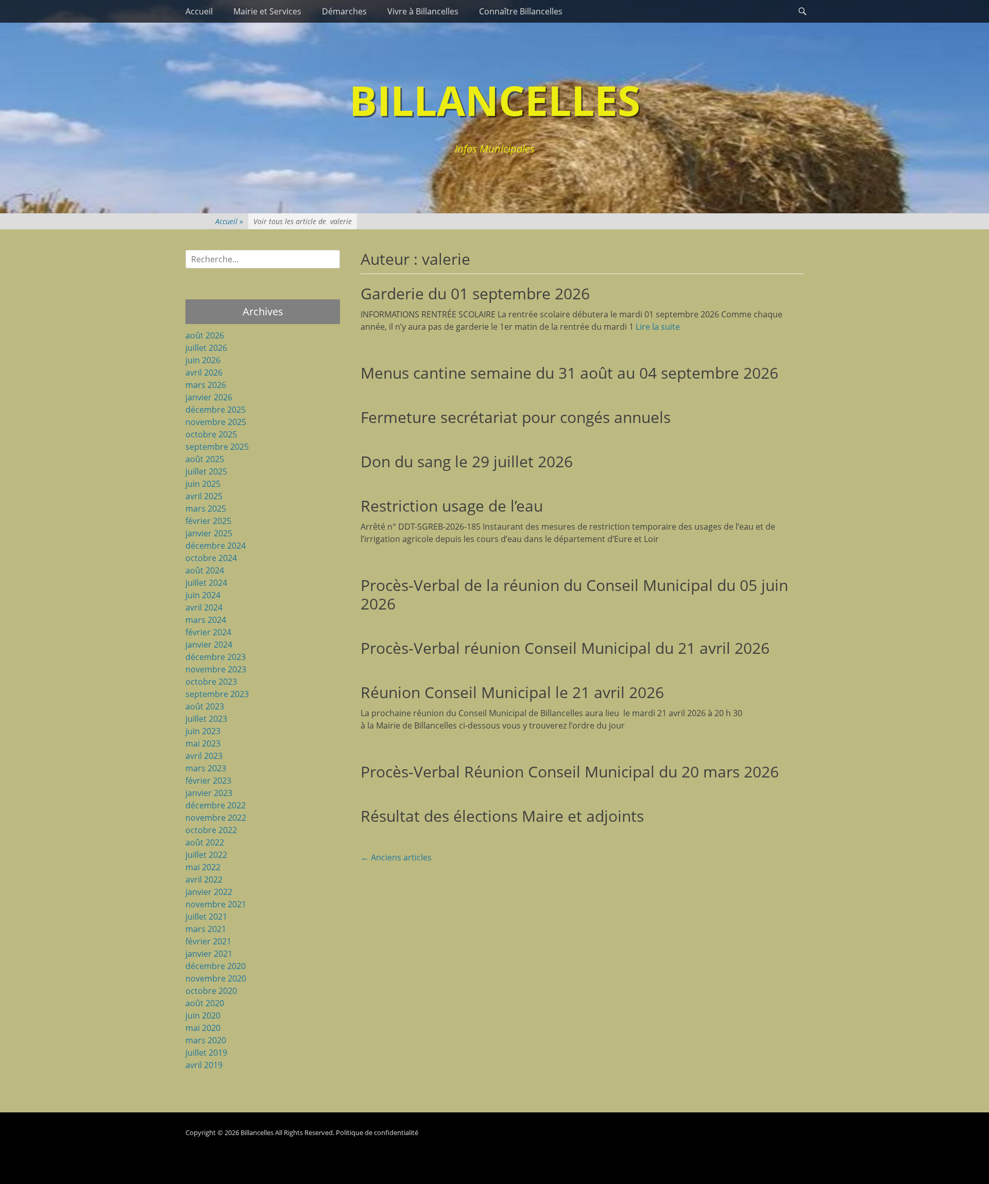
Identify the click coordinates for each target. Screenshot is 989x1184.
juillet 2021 (206, 916)
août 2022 (204, 842)
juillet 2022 (206, 854)
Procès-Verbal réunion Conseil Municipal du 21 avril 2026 (565, 647)
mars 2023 (205, 768)
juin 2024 (202, 595)
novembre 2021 (215, 904)
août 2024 (204, 570)
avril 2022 (204, 879)
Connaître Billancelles (520, 11)
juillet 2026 (206, 347)
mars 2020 (205, 1040)
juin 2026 (202, 360)
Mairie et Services (267, 11)
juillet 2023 (206, 718)
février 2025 (208, 521)
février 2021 (208, 941)
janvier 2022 (208, 892)
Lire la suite (658, 326)
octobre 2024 (211, 558)
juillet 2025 (206, 471)
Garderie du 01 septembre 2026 (475, 293)
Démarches (344, 11)
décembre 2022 (215, 805)
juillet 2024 (206, 582)
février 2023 (208, 780)
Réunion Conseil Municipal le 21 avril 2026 (512, 692)
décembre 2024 (215, 545)
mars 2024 (205, 619)
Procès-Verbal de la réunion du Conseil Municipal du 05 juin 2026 (574, 594)
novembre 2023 (215, 669)
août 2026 (204, 335)
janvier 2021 (208, 953)
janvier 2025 (208, 533)
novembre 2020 (215, 978)
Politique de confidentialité (377, 1132)
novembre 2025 (215, 422)
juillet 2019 (206, 1052)
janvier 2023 (208, 793)
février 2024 (208, 632)
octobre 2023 (211, 681)
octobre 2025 (211, 434)
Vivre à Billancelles (422, 11)
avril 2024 (204, 607)
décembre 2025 (215, 409)
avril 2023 (204, 756)
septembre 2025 (217, 446)
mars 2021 (205, 929)
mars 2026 (205, 385)
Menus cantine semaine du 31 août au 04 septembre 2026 (569, 372)
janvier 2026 (208, 397)
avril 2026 (204, 372)
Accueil (199, 11)
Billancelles (494, 100)
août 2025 (204, 459)
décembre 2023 (215, 657)
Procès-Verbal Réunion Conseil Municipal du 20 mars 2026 (570, 771)
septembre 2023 (217, 694)
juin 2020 (202, 1015)
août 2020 (204, 1003)
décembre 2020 (215, 966)
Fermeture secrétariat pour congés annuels (516, 417)
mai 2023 (202, 743)
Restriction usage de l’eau (452, 505)
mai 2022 (202, 867)
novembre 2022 (215, 817)
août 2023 (204, 706)
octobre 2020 (211, 990)
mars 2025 (205, 508)
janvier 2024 (208, 644)
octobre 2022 (211, 830)
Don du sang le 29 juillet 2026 (467, 461)
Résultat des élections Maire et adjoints (502, 815)
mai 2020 (202, 1028)
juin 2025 (202, 483)
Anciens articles (396, 857)
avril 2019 (204, 1065)
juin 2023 (202, 731)
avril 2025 (204, 496)
